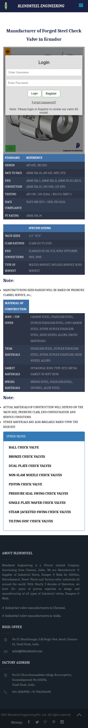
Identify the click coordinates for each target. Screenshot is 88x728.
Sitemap (16, 722)
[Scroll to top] (79, 714)
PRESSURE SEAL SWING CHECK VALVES (38, 493)
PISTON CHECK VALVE (25, 484)
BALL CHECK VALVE (24, 447)
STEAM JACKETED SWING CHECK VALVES (40, 512)
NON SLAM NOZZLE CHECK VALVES (35, 475)
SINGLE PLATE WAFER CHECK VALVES (37, 503)
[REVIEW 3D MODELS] (6, 6)
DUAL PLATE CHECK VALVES (30, 466)
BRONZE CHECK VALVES (27, 457)
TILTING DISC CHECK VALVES (31, 521)
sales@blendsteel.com (27, 651)
